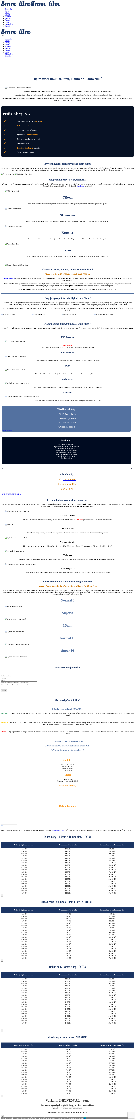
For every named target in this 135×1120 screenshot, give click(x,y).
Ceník (7, 22)
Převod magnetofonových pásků (67, 822)
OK (85, 1118)
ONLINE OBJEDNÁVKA (11, 494)
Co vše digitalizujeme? (67, 816)
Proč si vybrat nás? (67, 814)
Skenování (8, 9)
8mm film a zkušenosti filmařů (67, 799)
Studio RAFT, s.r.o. (58, 830)
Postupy (7, 11)
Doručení (8, 18)
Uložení (7, 15)
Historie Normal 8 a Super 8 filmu (67, 792)
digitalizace (80, 186)
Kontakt (7, 26)
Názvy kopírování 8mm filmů (67, 798)
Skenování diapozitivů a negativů (67, 818)
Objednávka (9, 24)
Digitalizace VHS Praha (67, 820)
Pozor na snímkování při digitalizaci (67, 796)
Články (7, 20)
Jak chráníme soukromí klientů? (67, 812)
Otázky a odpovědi (67, 810)
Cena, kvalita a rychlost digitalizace (67, 794)
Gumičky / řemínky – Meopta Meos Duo (67, 801)
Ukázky (7, 13)
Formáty (8, 17)
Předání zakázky (7, 431)
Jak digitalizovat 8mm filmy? (67, 790)
